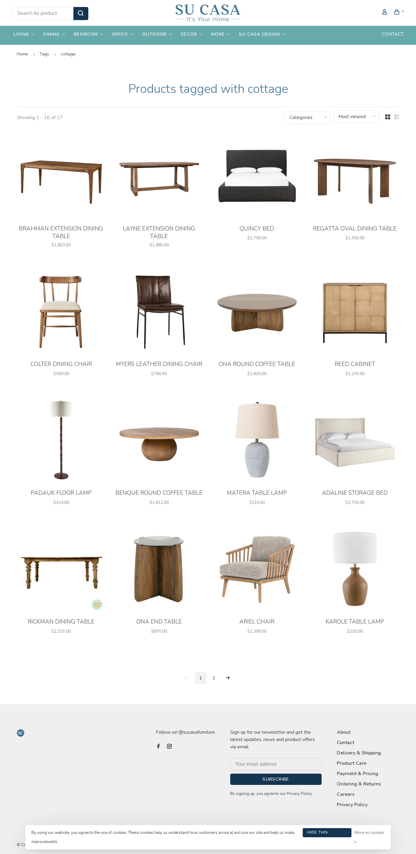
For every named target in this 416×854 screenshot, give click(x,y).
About (344, 732)
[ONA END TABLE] (159, 569)
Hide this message (317, 833)
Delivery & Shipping (359, 753)
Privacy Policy (352, 804)
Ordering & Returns (359, 784)
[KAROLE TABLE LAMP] (355, 569)
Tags (44, 54)
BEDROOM (86, 34)
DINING (51, 34)
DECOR (189, 34)
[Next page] (227, 678)
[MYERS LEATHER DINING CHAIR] (159, 312)
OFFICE (120, 34)
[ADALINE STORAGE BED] (355, 441)
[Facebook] (158, 746)
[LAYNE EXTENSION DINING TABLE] (159, 176)
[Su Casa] (20, 733)
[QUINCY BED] (257, 176)
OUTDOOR (154, 34)
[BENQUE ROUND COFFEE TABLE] (159, 441)
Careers (345, 794)
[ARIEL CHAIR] (257, 569)
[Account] (385, 13)
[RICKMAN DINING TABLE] (61, 569)
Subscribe (276, 779)
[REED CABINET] (355, 312)
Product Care (351, 763)
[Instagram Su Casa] (169, 746)
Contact (345, 742)
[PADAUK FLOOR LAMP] (61, 441)
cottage (68, 54)
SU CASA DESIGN (259, 34)
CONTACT (393, 34)
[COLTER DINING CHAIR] (61, 312)
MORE (218, 34)
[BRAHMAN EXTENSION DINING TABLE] (61, 176)
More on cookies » (369, 837)
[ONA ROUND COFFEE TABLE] (257, 312)
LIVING (21, 34)
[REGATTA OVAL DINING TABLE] (355, 176)
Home (22, 54)
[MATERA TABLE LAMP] (257, 441)
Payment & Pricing (357, 773)
